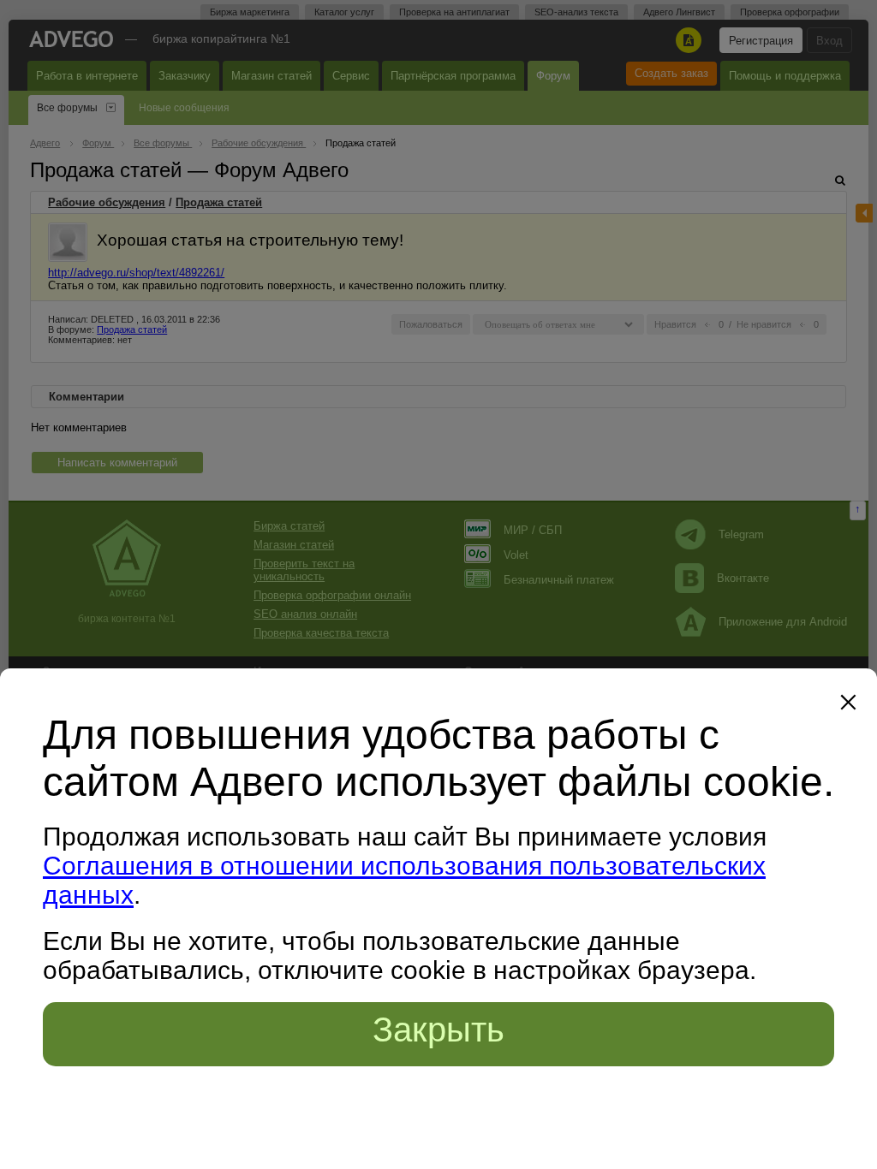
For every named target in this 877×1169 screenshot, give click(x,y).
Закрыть (438, 1029)
